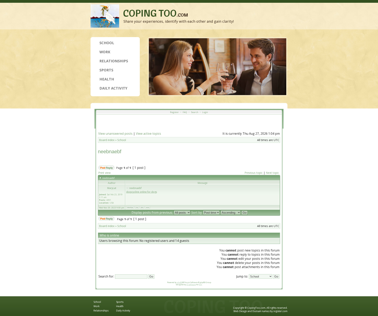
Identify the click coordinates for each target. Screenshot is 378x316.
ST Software (191, 284)
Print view (104, 173)
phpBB (180, 282)
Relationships (113, 61)
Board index (106, 140)
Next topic (272, 173)
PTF (200, 284)
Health (106, 79)
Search (194, 112)
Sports (106, 70)
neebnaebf (109, 151)
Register (174, 112)
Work (104, 52)
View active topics (148, 134)
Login (205, 112)
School (106, 43)
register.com (280, 311)
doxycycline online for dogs (141, 192)
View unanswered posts (115, 134)
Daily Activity (113, 88)
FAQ (185, 112)
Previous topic (254, 173)
